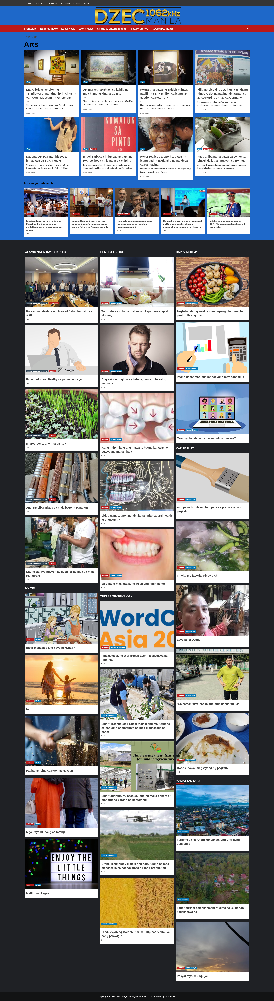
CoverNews (155, 996)
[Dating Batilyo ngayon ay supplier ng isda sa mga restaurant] (61, 542)
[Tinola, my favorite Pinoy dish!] (212, 546)
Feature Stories (138, 28)
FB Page (27, 3)
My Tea (38, 639)
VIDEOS (87, 3)
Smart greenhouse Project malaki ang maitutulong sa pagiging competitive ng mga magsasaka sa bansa (135, 727)
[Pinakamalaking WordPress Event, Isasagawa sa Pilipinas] (137, 626)
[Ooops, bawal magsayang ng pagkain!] (212, 738)
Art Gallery (65, 3)
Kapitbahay (190, 499)
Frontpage (30, 28)
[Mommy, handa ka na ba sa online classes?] (212, 409)
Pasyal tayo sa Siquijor (192, 976)
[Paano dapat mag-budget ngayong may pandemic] (212, 347)
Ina (28, 709)
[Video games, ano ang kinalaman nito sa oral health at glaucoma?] (137, 486)
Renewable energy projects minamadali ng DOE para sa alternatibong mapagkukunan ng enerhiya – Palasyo (182, 224)
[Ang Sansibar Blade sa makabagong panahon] (61, 478)
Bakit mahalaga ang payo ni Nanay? (50, 647)
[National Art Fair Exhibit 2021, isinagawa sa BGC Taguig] (51, 134)
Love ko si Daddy (188, 639)
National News (49, 28)
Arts (28, 82)
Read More (30, 113)
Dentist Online (116, 303)
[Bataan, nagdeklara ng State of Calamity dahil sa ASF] (61, 282)
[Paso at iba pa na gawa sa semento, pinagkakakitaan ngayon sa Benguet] (222, 134)
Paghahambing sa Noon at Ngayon (49, 770)
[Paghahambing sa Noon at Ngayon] (61, 741)
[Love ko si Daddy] (212, 610)
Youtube (38, 3)
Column (76, 3)
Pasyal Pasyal (183, 831)
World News (86, 28)
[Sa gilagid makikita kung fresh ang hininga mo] (137, 554)
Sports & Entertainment (111, 28)
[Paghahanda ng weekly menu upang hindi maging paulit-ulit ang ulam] (212, 282)
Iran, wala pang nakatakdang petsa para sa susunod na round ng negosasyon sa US (134, 224)
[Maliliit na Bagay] (61, 864)
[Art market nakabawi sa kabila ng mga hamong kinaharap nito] (108, 67)
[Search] (248, 28)
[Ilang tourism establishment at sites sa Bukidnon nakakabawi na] (212, 878)
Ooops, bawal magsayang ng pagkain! (203, 768)
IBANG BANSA (123, 214)
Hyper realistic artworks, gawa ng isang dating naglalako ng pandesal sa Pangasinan (164, 160)
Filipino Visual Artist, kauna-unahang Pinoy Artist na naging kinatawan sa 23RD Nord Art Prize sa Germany (222, 93)
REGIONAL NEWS (163, 28)
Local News (68, 28)
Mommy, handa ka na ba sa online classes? (206, 438)
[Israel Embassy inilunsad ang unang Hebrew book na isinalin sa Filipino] (108, 134)
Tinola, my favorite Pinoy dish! (198, 575)
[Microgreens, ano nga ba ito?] (61, 414)
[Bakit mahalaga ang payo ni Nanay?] (61, 618)
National (93, 149)
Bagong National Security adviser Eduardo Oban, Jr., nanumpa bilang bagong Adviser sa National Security (90, 224)
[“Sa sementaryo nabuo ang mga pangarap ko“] (212, 674)
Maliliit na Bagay (37, 893)
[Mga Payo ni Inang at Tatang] (61, 803)
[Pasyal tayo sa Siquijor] (212, 947)
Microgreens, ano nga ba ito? (46, 443)
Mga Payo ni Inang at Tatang (45, 832)
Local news (208, 149)
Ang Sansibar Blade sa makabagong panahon (57, 507)
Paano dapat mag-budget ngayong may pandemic (210, 376)
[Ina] (61, 680)
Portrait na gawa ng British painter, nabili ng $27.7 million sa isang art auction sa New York (164, 93)
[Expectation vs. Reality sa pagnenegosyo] (61, 350)
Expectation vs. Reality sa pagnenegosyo (54, 379)
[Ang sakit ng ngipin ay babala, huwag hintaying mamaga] (137, 350)
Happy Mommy (191, 303)
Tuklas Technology (118, 647)
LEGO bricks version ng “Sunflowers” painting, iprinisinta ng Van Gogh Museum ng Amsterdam (51, 93)
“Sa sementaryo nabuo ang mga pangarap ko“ (208, 703)
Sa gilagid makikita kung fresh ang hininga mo (133, 583)
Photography (51, 3)
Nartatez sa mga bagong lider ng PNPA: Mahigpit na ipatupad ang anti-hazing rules (227, 224)
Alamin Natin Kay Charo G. (37, 303)
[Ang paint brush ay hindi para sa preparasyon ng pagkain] (212, 478)
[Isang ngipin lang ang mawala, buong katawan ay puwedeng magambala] (137, 418)
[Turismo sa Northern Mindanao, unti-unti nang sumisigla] (212, 810)
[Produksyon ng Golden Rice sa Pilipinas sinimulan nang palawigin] (137, 903)
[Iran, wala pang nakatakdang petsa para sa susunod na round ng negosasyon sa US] (137, 202)
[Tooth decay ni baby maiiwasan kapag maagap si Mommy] (137, 282)
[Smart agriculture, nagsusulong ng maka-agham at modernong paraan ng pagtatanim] (137, 766)
